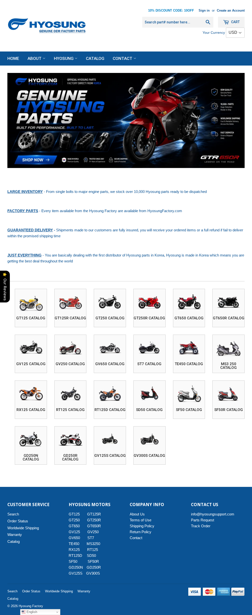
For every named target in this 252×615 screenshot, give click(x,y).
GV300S (93, 573)
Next (236, 120)
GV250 (93, 532)
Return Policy (140, 532)
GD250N (76, 567)
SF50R (93, 561)
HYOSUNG (64, 58)
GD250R (94, 567)
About (35, 58)
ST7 (90, 538)
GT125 (74, 514)
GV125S (75, 573)
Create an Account (231, 10)
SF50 (76, 561)
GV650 (74, 538)
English (31, 612)
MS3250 (93, 544)
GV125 (74, 532)
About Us (137, 514)
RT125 (92, 549)
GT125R (94, 514)
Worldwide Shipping (23, 528)
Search (13, 514)
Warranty (14, 534)
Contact (123, 58)
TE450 (74, 544)
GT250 (74, 520)
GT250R (94, 520)
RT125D (75, 555)
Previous (15, 120)
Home (13, 58)
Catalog (95, 58)
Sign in (204, 10)
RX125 (74, 549)
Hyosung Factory (31, 606)
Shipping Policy (142, 526)
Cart (235, 22)
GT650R (94, 526)
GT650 (74, 526)
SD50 (91, 555)
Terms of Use (140, 520)
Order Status (17, 521)
